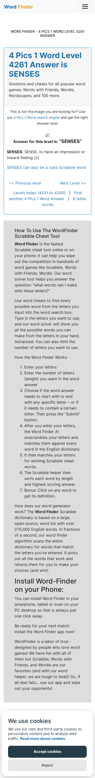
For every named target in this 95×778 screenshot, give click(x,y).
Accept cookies (47, 751)
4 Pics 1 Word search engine (36, 117)
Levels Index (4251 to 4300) (39, 192)
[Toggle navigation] (85, 7)
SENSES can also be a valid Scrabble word (46, 167)
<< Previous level (25, 183)
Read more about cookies (42, 738)
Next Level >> (73, 183)
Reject (47, 765)
